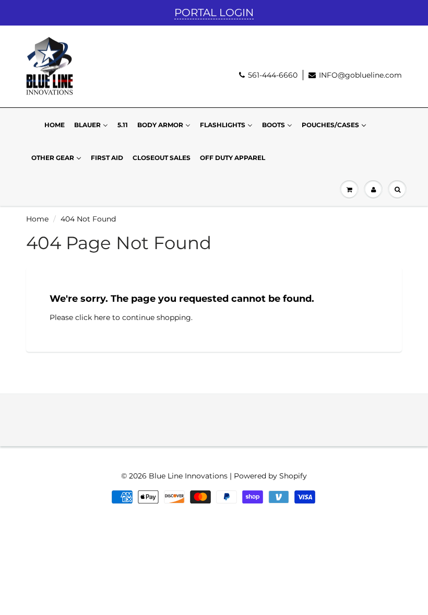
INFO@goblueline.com (360, 75)
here (102, 317)
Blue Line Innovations (188, 476)
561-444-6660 (273, 75)
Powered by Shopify (270, 476)
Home (37, 219)
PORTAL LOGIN (214, 12)
